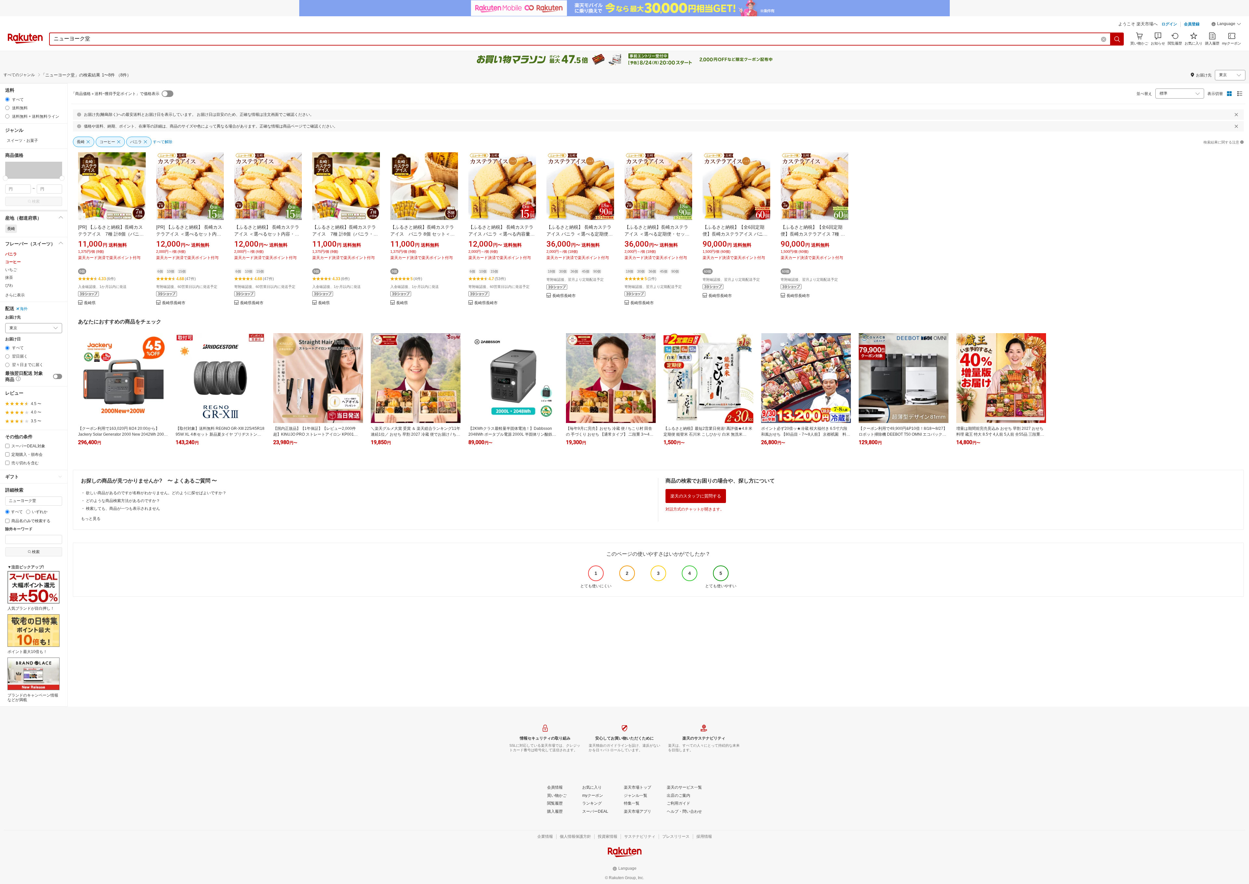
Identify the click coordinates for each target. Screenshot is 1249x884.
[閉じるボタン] (1236, 114)
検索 (36, 201)
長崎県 (90, 303)
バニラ (11, 254)
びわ (9, 285)
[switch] (57, 376)
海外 (24, 308)
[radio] (7, 99)
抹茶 (9, 277)
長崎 (11, 228)
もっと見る (91, 518)
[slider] (5, 178)
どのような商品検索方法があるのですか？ (123, 500)
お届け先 (13, 317)
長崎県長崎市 (173, 303)
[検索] (1117, 39)
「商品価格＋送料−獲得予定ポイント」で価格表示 (115, 93)
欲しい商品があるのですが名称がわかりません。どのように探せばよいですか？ (156, 493)
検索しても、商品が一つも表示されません (123, 508)
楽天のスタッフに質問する (695, 496)
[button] (1226, 24)
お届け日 (13, 339)
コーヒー (13, 262)
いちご (11, 269)
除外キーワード (19, 529)
